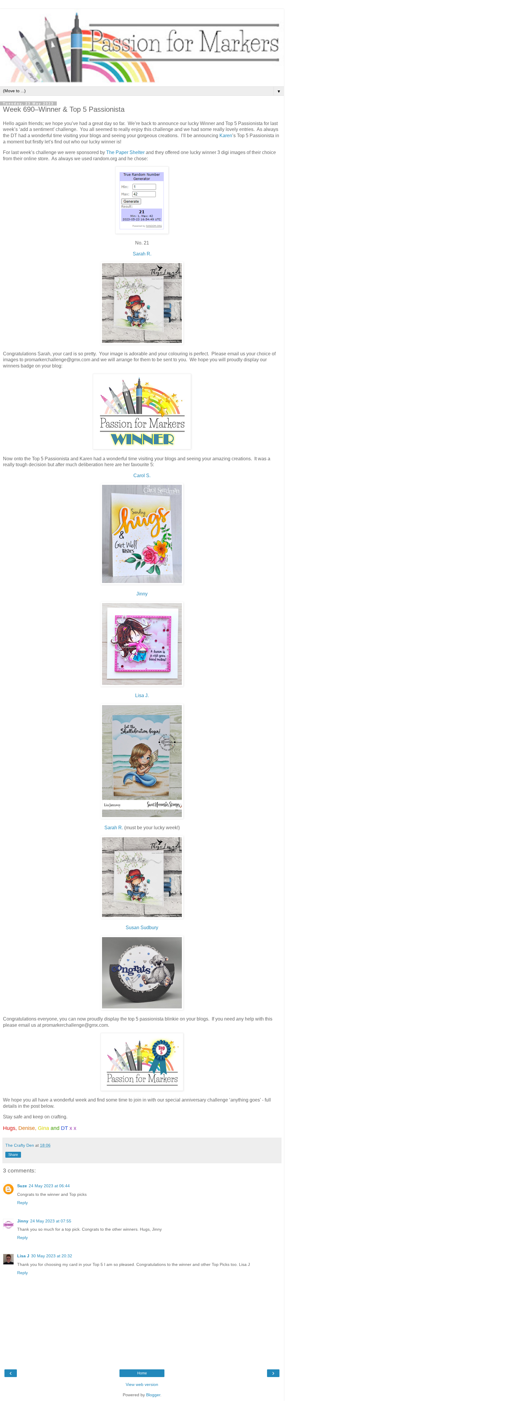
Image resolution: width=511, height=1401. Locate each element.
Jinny (142, 593)
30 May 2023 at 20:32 (51, 1255)
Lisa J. (142, 695)
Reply (22, 1202)
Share (13, 1155)
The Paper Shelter (125, 152)
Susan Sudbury (142, 927)
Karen (225, 135)
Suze (22, 1185)
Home (142, 1373)
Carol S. (142, 475)
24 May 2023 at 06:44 (49, 1185)
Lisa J (23, 1255)
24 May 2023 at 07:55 (50, 1221)
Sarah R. (142, 253)
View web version (142, 1384)
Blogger (153, 1394)
